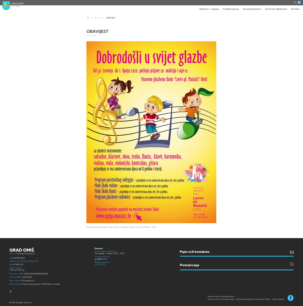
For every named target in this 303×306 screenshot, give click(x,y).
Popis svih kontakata (194, 251)
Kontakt (295, 9)
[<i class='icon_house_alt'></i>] (88, 18)
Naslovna (204, 9)
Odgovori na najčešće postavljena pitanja (253, 299)
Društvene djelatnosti (276, 9)
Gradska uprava (231, 9)
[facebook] (10, 292)
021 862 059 (32, 261)
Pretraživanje (237, 260)
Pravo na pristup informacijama (220, 296)
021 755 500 (22, 261)
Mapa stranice (278, 299)
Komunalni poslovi (252, 9)
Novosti (97, 18)
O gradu (214, 9)
